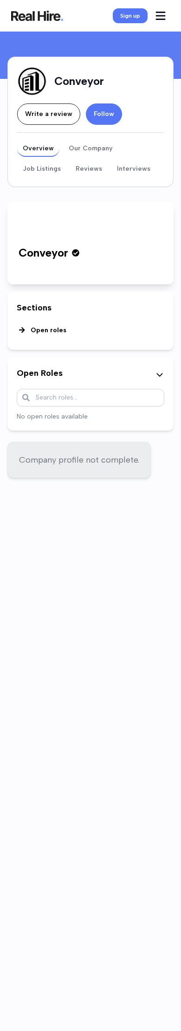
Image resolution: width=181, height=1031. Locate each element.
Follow (104, 114)
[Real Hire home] (37, 16)
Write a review (48, 114)
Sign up (130, 16)
